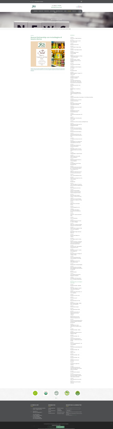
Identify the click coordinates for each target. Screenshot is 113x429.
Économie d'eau (72, 181)
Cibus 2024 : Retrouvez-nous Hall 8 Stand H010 (75, 107)
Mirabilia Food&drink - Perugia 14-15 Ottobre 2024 (76, 73)
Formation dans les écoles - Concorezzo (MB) (74, 52)
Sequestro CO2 (72, 352)
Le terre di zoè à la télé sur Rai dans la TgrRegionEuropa (79, 121)
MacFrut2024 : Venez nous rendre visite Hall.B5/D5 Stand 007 (75, 103)
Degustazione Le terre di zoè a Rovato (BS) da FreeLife (75, 261)
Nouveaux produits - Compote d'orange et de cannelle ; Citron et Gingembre (75, 60)
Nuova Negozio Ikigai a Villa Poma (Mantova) (75, 231)
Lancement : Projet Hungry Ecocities (76, 49)
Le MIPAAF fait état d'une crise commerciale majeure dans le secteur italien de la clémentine (76, 368)
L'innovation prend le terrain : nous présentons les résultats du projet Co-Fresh (76, 135)
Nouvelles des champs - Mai (74, 349)
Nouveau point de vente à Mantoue (75, 131)
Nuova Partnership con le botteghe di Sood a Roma (76, 282)
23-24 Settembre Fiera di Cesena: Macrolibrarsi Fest (75, 163)
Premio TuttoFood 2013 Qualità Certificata (75, 382)
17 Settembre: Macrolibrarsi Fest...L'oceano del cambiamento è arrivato (75, 210)
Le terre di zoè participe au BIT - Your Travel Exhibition (76, 343)
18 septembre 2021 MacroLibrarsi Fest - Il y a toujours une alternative (76, 278)
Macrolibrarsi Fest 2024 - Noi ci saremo (75, 85)
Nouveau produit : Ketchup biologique (76, 264)
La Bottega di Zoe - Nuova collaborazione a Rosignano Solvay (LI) (75, 326)
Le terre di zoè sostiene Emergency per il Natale (75, 67)
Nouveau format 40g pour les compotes (75, 235)
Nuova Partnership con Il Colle (75, 300)
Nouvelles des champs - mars (74, 357)
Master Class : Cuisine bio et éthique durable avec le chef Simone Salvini (76, 224)
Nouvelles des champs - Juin (74, 335)
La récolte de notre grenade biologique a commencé (74, 77)
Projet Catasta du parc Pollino (75, 309)
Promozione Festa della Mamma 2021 (76, 346)
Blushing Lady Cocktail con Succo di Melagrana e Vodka (75, 332)
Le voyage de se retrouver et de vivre (76, 138)
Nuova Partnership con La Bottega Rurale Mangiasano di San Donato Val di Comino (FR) (76, 268)
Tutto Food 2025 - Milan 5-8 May (75, 47)
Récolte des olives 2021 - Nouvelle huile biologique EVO (75, 250)
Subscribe (68, 410)
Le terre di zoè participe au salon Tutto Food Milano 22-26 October (75, 257)
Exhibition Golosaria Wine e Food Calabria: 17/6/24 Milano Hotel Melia (81, 97)
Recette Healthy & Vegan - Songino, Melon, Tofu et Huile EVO (76, 303)
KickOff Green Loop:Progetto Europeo (75, 203)
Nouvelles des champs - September (75, 285)
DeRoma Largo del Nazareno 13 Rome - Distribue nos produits (76, 56)
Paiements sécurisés (60, 408)
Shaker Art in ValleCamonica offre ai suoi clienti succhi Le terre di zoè (76, 171)
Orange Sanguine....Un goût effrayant (76, 153)
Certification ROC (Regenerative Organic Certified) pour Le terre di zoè (75, 93)
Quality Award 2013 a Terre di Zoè (75, 379)
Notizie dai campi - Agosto (74, 306)
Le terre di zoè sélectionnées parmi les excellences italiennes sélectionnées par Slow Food (76, 321)
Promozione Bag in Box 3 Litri (75, 207)
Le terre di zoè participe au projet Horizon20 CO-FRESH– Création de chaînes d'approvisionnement (76, 375)
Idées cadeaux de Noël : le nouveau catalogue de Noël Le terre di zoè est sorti (76, 149)
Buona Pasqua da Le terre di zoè (75, 187)
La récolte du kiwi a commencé (75, 371)
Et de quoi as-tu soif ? (73, 297)
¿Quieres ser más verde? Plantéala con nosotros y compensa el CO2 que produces (76, 199)
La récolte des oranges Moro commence (74, 363)
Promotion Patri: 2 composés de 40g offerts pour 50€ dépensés (76, 228)
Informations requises (39, 1)
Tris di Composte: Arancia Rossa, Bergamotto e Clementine (75, 274)
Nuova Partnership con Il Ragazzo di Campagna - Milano (76, 253)
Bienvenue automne (73, 271)
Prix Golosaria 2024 (73, 70)
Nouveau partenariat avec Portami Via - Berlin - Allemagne (75, 221)
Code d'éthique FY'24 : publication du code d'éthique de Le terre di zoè (76, 141)
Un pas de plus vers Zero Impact (75, 64)
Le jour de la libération (73, 218)
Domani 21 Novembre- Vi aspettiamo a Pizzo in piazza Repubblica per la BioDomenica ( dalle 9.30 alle (76, 242)
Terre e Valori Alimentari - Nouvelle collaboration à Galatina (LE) (75, 288)
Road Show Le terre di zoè (74, 44)
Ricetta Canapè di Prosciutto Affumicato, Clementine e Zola (75, 316)
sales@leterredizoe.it (38, 415)
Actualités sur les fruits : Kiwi (75, 295)
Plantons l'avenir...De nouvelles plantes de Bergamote (75, 156)
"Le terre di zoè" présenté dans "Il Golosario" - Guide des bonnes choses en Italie (76, 339)
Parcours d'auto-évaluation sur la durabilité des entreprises (75, 145)
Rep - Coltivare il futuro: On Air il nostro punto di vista (75, 41)
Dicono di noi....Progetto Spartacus (75, 38)
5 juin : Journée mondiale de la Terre (76, 175)
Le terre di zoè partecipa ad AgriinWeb (74, 360)
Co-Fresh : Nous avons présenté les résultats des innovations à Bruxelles (76, 128)
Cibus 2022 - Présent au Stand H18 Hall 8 (75, 214)
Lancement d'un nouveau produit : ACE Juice (76, 114)
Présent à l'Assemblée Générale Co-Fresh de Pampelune (75, 159)
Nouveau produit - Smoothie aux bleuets (75, 89)
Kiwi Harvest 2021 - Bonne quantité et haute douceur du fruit (76, 246)
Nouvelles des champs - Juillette (75, 329)
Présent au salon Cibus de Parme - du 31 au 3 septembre (76, 291)
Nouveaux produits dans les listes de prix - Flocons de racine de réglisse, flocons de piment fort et (76, 168)
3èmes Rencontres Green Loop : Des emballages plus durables (76, 124)
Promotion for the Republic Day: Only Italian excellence (76, 178)
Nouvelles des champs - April (74, 354)
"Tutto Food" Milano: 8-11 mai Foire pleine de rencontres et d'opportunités (76, 184)
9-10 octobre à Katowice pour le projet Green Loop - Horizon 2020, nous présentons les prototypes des (75, 81)
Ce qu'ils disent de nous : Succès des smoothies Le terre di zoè (75, 100)
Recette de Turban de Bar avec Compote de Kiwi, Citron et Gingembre (75, 313)
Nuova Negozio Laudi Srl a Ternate (75, 238)
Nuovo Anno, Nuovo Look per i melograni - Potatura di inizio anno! (75, 195)
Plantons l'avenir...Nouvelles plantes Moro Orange (76, 118)
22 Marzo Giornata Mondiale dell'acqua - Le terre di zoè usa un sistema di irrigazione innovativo (75, 191)
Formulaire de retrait (51, 413)
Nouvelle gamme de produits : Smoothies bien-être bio (75, 110)
